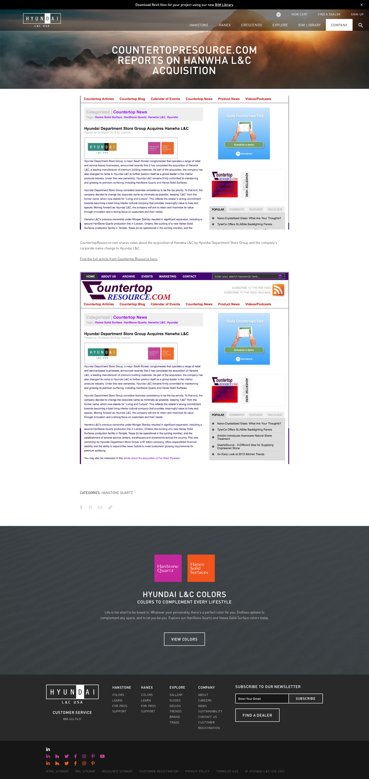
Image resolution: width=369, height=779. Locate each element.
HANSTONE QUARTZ (117, 492)
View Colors (184, 639)
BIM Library (224, 4)
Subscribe (306, 698)
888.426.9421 (72, 719)
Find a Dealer (257, 715)
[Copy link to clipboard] (110, 507)
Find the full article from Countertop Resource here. (119, 258)
